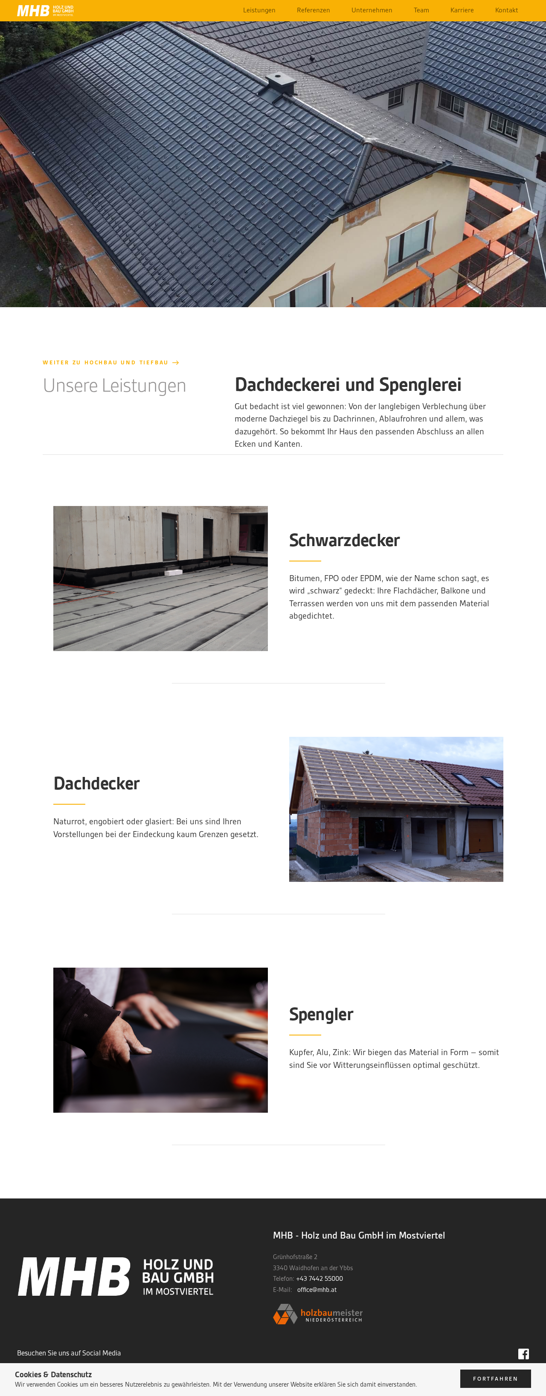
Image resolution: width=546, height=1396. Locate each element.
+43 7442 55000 (319, 1278)
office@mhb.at (317, 1289)
